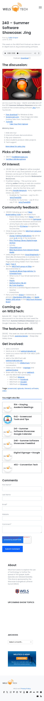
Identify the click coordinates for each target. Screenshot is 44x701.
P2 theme (24, 226)
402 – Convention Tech (26, 464)
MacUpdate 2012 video (22, 297)
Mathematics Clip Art (17, 283)
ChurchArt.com (15, 247)
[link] (15, 7)
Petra (31, 217)
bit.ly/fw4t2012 (15, 197)
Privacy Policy (26, 689)
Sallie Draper (13, 38)
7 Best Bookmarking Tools (19, 213)
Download (25, 58)
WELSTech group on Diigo (22, 266)
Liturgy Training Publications (20, 236)
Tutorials (9, 122)
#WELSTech (25, 363)
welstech (30, 372)
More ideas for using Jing (15, 146)
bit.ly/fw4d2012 (24, 202)
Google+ (23, 382)
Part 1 (8, 264)
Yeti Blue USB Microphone (16, 159)
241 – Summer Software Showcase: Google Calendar (24, 431)
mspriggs (26, 368)
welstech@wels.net (28, 351)
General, (27, 388)
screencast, (12, 388)
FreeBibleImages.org (20, 157)
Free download (11, 114)
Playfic (12, 280)
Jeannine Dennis (21, 336)
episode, (20, 388)
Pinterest (23, 384)
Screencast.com (12, 117)
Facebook (24, 379)
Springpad (37, 219)
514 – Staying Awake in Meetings (23, 406)
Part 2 (13, 264)
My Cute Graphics (16, 285)
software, (35, 388)
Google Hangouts (20, 190)
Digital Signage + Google (27, 452)
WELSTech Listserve (33, 231)
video (4, 391)
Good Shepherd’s (32, 255)
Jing (34, 108)
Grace (21, 295)
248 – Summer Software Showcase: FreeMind (26, 442)
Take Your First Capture (18, 124)
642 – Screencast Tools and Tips (23, 418)
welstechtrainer (12, 370)
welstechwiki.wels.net (14, 360)
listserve (21, 377)
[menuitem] (9, 682)
